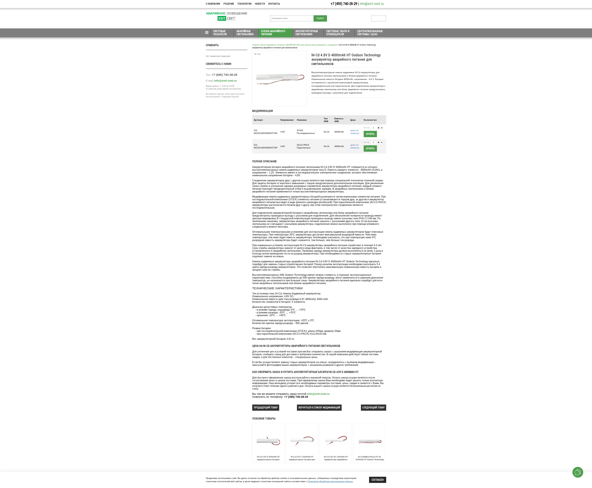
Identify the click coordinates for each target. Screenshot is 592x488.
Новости (260, 3)
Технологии (244, 3)
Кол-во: (367, 128)
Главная (255, 45)
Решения (228, 3)
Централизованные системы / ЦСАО (370, 32)
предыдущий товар (266, 407)
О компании (213, 3)
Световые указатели (220, 32)
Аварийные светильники (244, 32)
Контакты (274, 3)
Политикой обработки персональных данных (330, 481)
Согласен (378, 479)
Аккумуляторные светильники (306, 32)
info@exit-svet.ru (372, 4)
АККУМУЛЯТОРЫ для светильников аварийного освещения (311, 45)
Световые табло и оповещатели (337, 32)
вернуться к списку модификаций (319, 407)
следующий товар (373, 407)
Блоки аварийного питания (273, 32)
